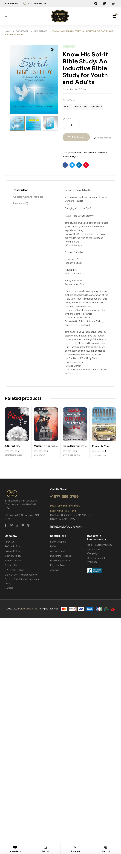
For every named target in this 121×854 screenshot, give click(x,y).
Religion (74, 156)
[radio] (67, 107)
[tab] (20, 190)
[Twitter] (104, 3)
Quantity (67, 118)
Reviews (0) (20, 203)
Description (20, 190)
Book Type (69, 100)
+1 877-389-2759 (37, 3)
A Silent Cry (12, 446)
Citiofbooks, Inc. (28, 608)
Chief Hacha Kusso (14, 455)
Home (8, 31)
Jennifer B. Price (78, 89)
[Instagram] (113, 3)
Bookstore (22, 31)
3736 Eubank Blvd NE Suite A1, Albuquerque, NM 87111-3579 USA (21, 504)
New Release (40, 31)
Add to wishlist (104, 138)
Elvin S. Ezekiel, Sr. (71, 455)
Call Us (106, 851)
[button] (52, 51)
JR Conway (39, 455)
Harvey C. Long (99, 455)
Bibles (78, 152)
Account (75, 851)
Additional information (28, 196)
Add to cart (78, 137)
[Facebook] (96, 3)
